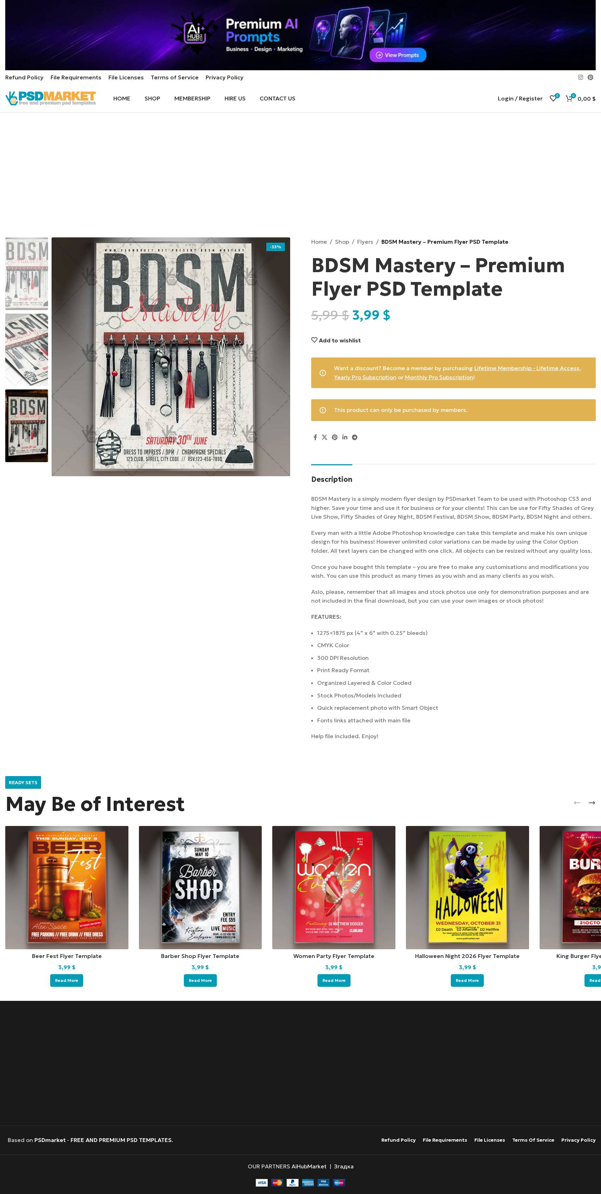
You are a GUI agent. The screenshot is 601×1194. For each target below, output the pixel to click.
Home (319, 241)
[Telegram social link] (354, 437)
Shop (342, 241)
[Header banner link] (300, 35)
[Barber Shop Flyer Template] (200, 887)
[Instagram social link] (580, 77)
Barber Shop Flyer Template (200, 955)
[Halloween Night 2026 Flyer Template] (467, 887)
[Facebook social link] (315, 437)
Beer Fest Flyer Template (67, 955)
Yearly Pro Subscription (365, 377)
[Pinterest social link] (591, 77)
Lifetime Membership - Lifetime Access (526, 368)
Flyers (365, 241)
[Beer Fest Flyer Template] (66, 887)
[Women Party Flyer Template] (333, 887)
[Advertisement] (300, 176)
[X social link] (325, 437)
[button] (577, 802)
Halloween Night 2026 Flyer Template (467, 955)
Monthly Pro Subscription (439, 377)
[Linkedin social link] (344, 437)
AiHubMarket (309, 1166)
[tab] (331, 475)
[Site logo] (50, 97)
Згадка (344, 1166)
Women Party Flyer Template (333, 955)
